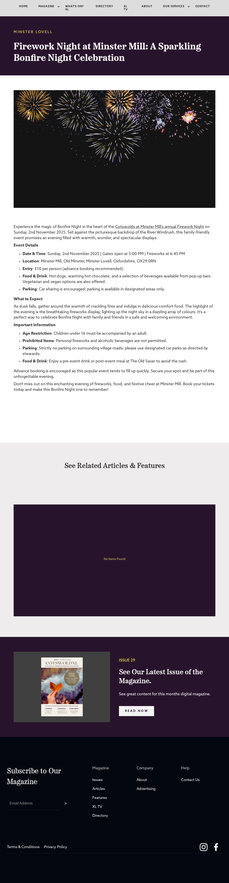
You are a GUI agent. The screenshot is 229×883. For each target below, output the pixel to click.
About (147, 6)
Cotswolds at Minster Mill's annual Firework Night (159, 227)
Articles (98, 789)
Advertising (146, 789)
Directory (100, 816)
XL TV (97, 807)
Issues (97, 780)
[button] (46, 6)
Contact (202, 6)
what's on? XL (74, 8)
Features (99, 798)
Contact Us (190, 780)
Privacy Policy (55, 847)
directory (104, 6)
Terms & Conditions (23, 847)
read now (136, 711)
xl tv (126, 8)
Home (23, 6)
